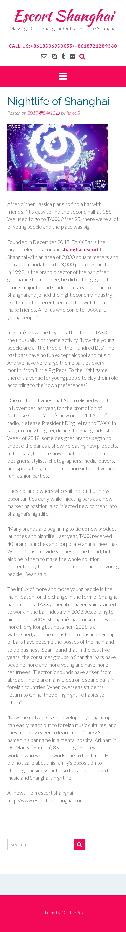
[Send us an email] (44, 56)
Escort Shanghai (63, 16)
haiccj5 (73, 113)
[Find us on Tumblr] (63, 56)
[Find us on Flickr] (72, 56)
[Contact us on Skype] (54, 56)
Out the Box (72, 912)
